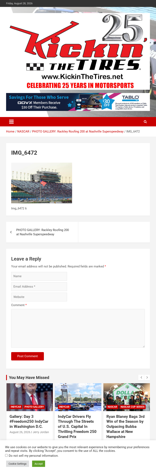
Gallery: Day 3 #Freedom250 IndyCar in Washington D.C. (29, 421)
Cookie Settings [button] (18, 463)
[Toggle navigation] (11, 121)
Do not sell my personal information (33, 456)
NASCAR (112, 406)
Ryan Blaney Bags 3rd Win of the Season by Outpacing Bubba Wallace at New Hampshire (125, 426)
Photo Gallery (34, 406)
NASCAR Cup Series (132, 406)
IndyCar (16, 406)
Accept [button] (39, 463)
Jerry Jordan (41, 432)
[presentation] (141, 377)
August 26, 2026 (20, 432)
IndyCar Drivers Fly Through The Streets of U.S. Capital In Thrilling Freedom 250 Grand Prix (77, 426)
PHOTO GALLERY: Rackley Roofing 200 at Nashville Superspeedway (42, 232)
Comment (19, 305)
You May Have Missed (29, 377)
